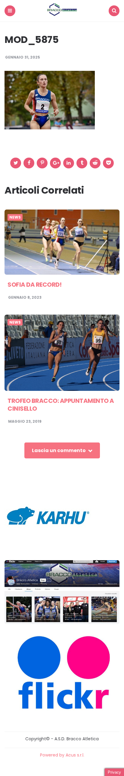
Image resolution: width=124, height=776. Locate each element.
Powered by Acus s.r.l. (62, 755)
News (15, 217)
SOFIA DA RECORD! (34, 284)
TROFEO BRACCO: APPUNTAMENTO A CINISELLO (61, 405)
